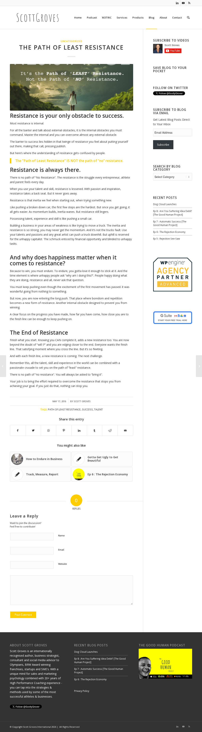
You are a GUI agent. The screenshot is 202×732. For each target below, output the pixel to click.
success (87, 409)
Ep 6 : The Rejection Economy (169, 231)
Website (62, 563)
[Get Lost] (3, 366)
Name (61, 535)
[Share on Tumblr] (94, 430)
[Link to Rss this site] (189, 3)
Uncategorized (71, 41)
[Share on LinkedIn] (79, 430)
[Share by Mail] (125, 430)
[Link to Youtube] (183, 3)
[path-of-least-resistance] (71, 87)
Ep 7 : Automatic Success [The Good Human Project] (169, 223)
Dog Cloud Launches (165, 204)
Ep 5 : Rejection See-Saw (166, 238)
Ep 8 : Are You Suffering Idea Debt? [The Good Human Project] (172, 212)
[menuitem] (78, 17)
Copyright (17, 726)
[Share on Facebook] (17, 430)
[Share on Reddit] (110, 430)
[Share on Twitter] (33, 430)
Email (61, 549)
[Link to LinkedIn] (177, 3)
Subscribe (163, 144)
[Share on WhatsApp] (48, 430)
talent (98, 409)
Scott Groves (82, 401)
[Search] (188, 17)
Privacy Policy (81, 691)
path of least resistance (64, 409)
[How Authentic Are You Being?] (199, 366)
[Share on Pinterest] (63, 430)
